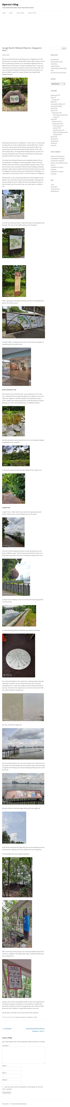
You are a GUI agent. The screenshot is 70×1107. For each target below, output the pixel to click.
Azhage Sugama (55, 66)
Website (4, 1080)
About (11, 13)
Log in (52, 184)
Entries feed (54, 187)
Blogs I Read (20, 13)
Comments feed (55, 189)
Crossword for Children (57, 104)
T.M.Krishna (56, 134)
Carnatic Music (56, 123)
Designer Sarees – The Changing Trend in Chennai (59, 163)
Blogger (63, 158)
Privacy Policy (32, 13)
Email (4, 1073)
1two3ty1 (54, 99)
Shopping (53, 139)
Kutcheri (55, 128)
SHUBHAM (54, 167)
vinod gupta (54, 160)
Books (52, 102)
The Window (6, 1028)
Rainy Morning (55, 59)
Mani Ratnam (55, 112)
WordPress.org (55, 191)
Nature (17, 1017)
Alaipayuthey (54, 95)
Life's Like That (55, 106)
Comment (5, 1046)
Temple (53, 143)
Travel (52, 145)
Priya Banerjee (55, 158)
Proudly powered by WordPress (19, 1103)
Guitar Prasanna (57, 126)
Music (52, 119)
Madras (53, 108)
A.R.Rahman (55, 121)
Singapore (22, 1017)
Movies (53, 110)
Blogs (52, 97)
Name (4, 1066)
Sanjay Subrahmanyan (59, 132)
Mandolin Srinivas (58, 130)
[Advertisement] (35, 28)
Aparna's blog (10, 4)
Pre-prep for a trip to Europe (58, 72)
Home (3, 13)
